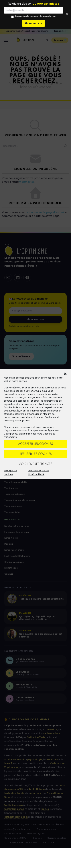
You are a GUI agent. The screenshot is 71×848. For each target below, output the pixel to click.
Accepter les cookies (35, 443)
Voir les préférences (35, 464)
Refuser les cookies (35, 454)
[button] (65, 374)
